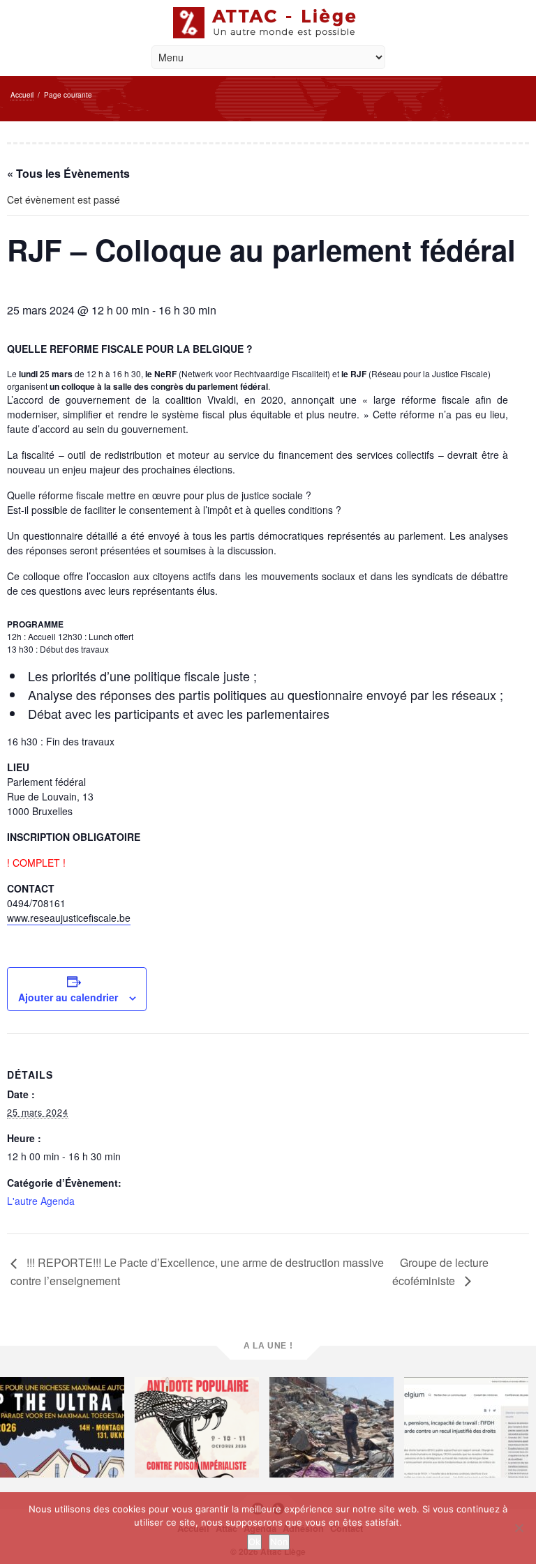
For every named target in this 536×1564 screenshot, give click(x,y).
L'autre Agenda (41, 1201)
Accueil (22, 95)
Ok (254, 1541)
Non (279, 1541)
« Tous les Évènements (68, 173)
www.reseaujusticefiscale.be (69, 918)
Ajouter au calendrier (68, 997)
